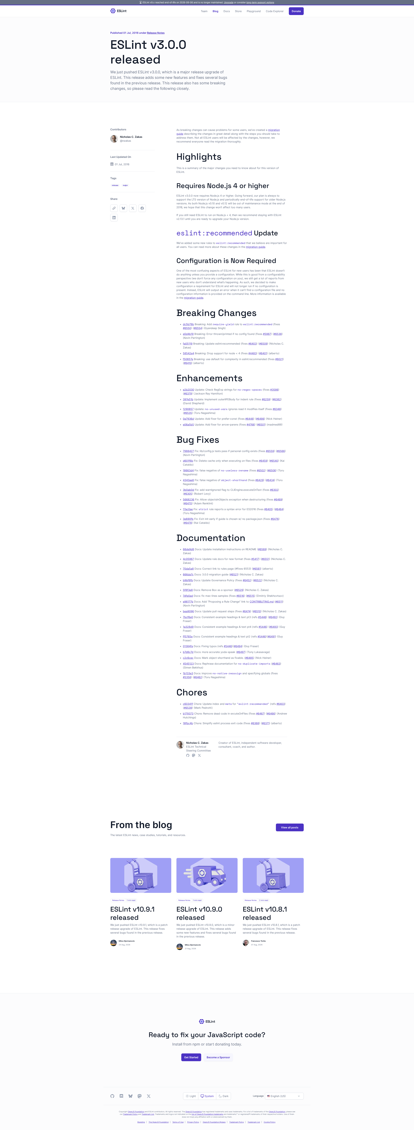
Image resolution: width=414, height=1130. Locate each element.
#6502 (261, 470)
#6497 (241, 652)
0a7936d (188, 418)
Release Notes (156, 32)
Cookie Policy (269, 1122)
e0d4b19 (188, 334)
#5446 (262, 617)
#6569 (262, 549)
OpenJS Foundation (136, 1111)
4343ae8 (188, 480)
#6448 (249, 418)
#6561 (257, 568)
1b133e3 (188, 673)
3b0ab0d (188, 489)
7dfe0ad (188, 595)
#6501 (261, 424)
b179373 (188, 713)
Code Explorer (275, 11)
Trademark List (148, 1114)
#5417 (255, 559)
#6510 (257, 611)
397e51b (188, 399)
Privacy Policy (193, 1122)
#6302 (274, 489)
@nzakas (125, 140)
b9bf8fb (188, 580)
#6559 (270, 451)
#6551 (265, 559)
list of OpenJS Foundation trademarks (207, 1114)
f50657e (188, 359)
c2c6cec (188, 657)
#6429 (259, 480)
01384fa (188, 646)
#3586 (274, 389)
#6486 (260, 418)
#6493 (273, 626)
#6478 (188, 522)
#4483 (252, 353)
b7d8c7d (188, 652)
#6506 (272, 470)
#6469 (278, 499)
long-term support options (260, 2)
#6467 (260, 713)
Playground (254, 11)
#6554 (198, 328)
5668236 (188, 499)
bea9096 (188, 611)
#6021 (279, 359)
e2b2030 (188, 389)
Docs (226, 11)
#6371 (265, 723)
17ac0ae (188, 509)
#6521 (234, 574)
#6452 (247, 580)
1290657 (188, 409)
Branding (141, 1122)
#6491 (271, 636)
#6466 (271, 713)
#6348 (277, 409)
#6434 (270, 480)
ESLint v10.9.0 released (199, 913)
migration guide (255, 246)
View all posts (289, 827)
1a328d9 (188, 626)
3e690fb (188, 518)
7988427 (188, 451)
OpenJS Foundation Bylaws (214, 1122)
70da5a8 (188, 568)
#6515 (250, 595)
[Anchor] (226, 155)
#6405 (268, 509)
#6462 (198, 677)
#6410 (187, 363)
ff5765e (188, 636)
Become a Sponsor (218, 1057)
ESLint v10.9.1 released (132, 913)
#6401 (263, 353)
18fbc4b (188, 723)
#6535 (188, 413)
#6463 (276, 663)
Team (204, 11)
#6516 (240, 595)
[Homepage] (118, 11)
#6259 (266, 399)
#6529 (239, 590)
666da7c (188, 574)
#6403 (252, 343)
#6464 (279, 509)
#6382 (277, 399)
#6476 (275, 518)
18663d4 (188, 470)
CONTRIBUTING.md (262, 601)
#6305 (188, 493)
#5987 (267, 334)
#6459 (263, 460)
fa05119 (187, 343)
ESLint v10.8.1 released (265, 913)
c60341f (188, 703)
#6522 (258, 580)
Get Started (191, 1057)
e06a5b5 (188, 424)
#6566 (281, 451)
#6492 (273, 617)
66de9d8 (188, 549)
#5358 (187, 677)
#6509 (263, 343)
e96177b (188, 601)
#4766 (251, 424)
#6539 (188, 707)
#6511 (279, 601)
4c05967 (188, 559)
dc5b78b (188, 324)
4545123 (188, 663)
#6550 (187, 328)
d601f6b (188, 460)
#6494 (238, 646)
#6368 (255, 723)
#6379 (188, 393)
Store (238, 11)
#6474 (246, 611)
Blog (215, 11)
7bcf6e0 (188, 617)
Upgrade (228, 2)
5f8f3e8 (188, 590)
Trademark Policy (130, 1114)
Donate (296, 11)
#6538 (278, 334)
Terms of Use (178, 1122)
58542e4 (188, 353)
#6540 (274, 460)
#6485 (249, 657)
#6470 (188, 503)
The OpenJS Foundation (159, 1122)
